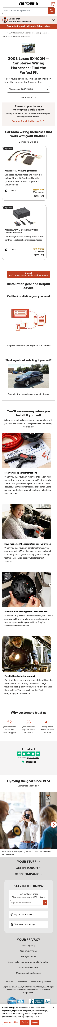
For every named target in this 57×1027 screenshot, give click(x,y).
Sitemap (47, 982)
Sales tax (9, 982)
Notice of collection (28, 968)
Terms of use (22, 982)
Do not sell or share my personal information (28, 962)
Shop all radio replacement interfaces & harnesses (28, 274)
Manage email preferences (28, 973)
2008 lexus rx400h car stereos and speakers (28, 33)
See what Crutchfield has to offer (27, 121)
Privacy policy (28, 945)
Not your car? (27, 97)
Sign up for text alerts (24, 914)
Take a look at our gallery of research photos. (28, 394)
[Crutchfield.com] (28, 4)
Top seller (8, 149)
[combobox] (28, 10)
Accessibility (36, 982)
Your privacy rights (28, 951)
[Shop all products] (4, 4)
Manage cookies (28, 957)
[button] (53, 824)
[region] (28, 824)
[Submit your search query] (51, 10)
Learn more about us (27, 786)
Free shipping (28, 26)
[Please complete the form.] (45, 902)
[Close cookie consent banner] (54, 1007)
